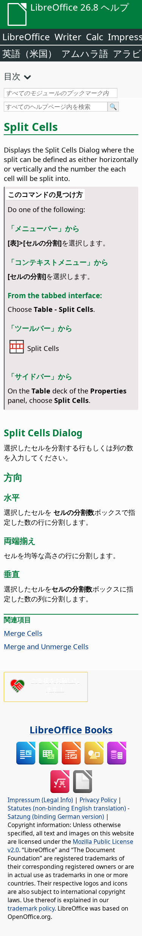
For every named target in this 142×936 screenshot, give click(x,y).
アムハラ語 (84, 53)
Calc (94, 36)
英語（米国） (29, 53)
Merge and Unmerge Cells (46, 646)
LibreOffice (26, 36)
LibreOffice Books (71, 729)
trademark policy (31, 908)
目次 (12, 76)
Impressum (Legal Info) (40, 800)
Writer (68, 36)
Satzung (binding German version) (56, 816)
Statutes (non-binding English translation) (67, 808)
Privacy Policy (98, 800)
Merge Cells (23, 633)
